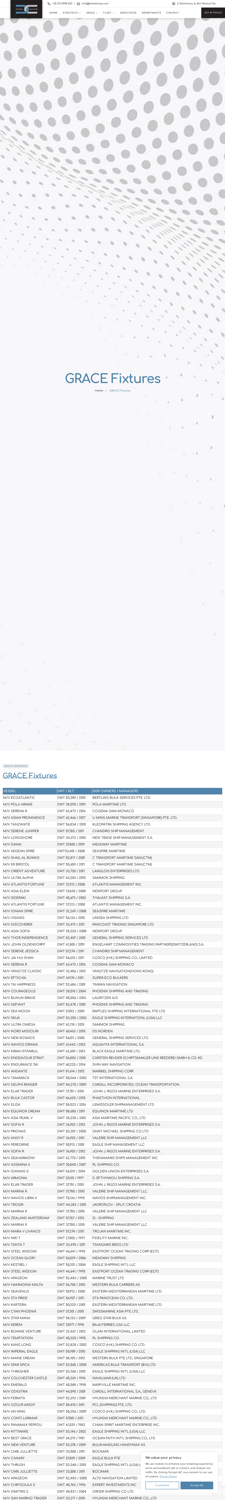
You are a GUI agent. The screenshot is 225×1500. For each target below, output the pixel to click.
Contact (172, 13)
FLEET (107, 13)
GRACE (90, 13)
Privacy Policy (168, 1476)
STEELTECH (70, 13)
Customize (162, 1485)
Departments (151, 13)
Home (99, 390)
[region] (179, 1472)
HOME (53, 13)
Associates (128, 13)
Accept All (196, 1485)
